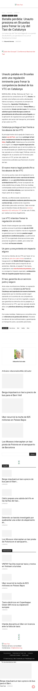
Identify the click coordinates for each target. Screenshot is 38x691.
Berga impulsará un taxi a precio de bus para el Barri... (17, 480)
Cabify (23, 328)
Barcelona (12, 328)
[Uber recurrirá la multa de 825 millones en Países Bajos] (19, 405)
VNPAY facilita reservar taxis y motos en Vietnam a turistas (19, 565)
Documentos (7, 653)
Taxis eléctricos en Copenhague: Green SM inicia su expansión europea (16, 604)
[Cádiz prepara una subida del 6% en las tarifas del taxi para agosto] (19, 492)
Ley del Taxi (11, 137)
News (15, 15)
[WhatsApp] (17, 46)
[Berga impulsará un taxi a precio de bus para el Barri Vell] (19, 381)
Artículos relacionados (11, 371)
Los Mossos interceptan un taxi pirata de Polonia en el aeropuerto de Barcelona (18, 444)
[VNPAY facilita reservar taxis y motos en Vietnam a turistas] (19, 558)
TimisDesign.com (29, 658)
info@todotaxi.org (16, 648)
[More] (26, 46)
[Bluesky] (6, 650)
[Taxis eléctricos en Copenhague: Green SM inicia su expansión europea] (19, 596)
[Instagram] (4, 650)
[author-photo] (19, 359)
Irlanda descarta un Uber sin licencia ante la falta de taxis (18, 625)
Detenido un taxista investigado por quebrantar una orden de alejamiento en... (18, 520)
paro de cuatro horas (17, 258)
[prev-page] (2, 451)
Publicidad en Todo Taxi (19, 653)
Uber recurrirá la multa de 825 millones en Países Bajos (15, 584)
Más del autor (25, 371)
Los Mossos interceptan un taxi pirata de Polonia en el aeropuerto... (19, 540)
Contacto (30, 653)
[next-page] (3, 451)
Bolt (18, 328)
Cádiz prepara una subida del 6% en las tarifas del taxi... (18, 499)
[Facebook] (4, 46)
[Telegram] (22, 46)
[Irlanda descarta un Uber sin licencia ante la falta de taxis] (19, 618)
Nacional (9, 12)
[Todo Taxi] (19, 5)
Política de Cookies (15, 655)
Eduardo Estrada (9, 41)
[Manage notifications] (33, 686)
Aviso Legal (25, 655)
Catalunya (16, 12)
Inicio (3, 12)
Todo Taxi (3, 686)
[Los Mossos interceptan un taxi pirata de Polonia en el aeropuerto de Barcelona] (19, 430)
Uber (3, 142)
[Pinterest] (13, 46)
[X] (8, 46)
